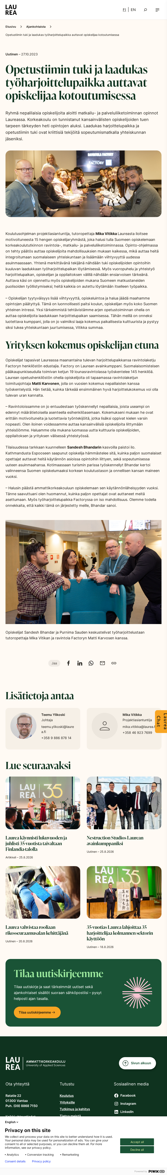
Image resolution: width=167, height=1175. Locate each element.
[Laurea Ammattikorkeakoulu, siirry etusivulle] (11, 9)
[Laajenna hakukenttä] (145, 10)
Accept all (137, 1142)
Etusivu (10, 26)
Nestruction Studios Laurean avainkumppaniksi (115, 840)
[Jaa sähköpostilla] (102, 663)
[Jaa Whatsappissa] (91, 663)
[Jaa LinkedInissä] (80, 663)
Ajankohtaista (36, 26)
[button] (157, 10)
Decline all (137, 1149)
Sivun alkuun (141, 1063)
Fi (124, 10)
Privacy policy (41, 1161)
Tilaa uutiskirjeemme (35, 1012)
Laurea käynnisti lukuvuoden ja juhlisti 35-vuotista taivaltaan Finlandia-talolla (36, 843)
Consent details (15, 1161)
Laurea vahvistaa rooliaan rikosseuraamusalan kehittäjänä (36, 930)
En (133, 10)
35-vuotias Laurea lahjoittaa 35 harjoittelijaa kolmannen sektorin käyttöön (120, 932)
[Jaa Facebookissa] (68, 663)
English (10, 1122)
